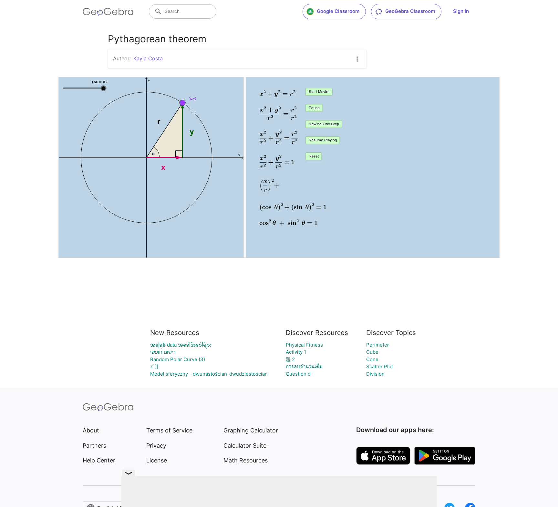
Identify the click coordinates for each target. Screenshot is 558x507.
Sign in (461, 11)
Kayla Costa (148, 58)
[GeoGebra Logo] (108, 11)
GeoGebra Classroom (410, 11)
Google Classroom (338, 11)
